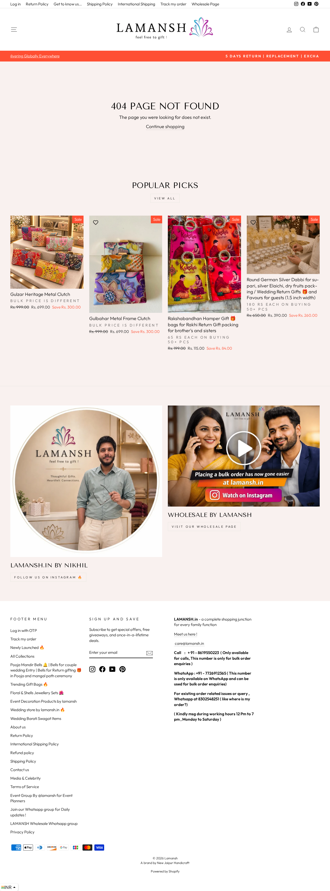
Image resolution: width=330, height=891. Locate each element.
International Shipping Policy (34, 744)
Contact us (19, 769)
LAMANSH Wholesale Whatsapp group (44, 823)
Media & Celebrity (25, 778)
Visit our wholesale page (204, 526)
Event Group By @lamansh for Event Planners (41, 798)
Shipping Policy (100, 4)
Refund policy (22, 752)
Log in (15, 4)
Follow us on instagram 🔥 (48, 577)
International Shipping (136, 4)
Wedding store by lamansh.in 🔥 (37, 709)
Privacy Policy (22, 832)
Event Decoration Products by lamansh (43, 701)
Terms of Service (24, 786)
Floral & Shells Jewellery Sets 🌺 (37, 692)
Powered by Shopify (165, 871)
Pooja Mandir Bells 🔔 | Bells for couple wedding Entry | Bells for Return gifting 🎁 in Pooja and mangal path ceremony (45, 670)
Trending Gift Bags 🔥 (29, 684)
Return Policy (37, 4)
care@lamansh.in (189, 643)
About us (18, 727)
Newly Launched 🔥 (27, 647)
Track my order (173, 4)
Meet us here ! (185, 634)
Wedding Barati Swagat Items (35, 718)
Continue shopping (165, 126)
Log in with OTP (23, 630)
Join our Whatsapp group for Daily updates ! (40, 812)
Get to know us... (68, 4)
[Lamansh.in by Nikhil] (86, 481)
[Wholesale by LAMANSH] (244, 456)
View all (165, 198)
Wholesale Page (205, 4)
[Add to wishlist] (17, 222)
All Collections (22, 656)
